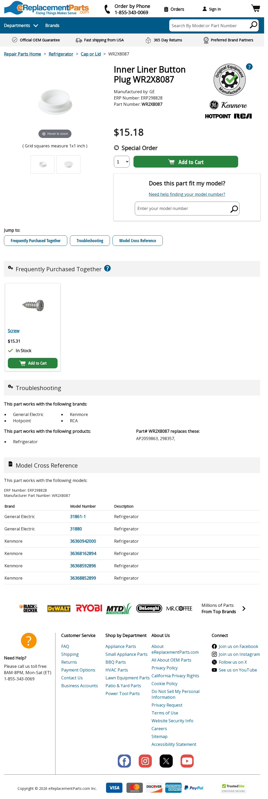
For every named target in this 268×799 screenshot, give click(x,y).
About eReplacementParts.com (175, 649)
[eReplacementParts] (46, 8)
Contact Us (72, 678)
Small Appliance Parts (126, 654)
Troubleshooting (90, 240)
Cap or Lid (91, 54)
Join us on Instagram (239, 654)
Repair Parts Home (22, 54)
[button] (255, 9)
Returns (69, 662)
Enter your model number (162, 208)
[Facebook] (124, 761)
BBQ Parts (115, 662)
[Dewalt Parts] (59, 608)
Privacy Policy (165, 668)
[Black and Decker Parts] (29, 608)
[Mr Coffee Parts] (179, 608)
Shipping (70, 654)
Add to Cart (191, 162)
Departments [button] (17, 25)
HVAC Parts (116, 670)
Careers (159, 728)
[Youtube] (187, 761)
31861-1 (78, 516)
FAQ (65, 646)
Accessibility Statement (174, 744)
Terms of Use (165, 713)
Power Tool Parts (122, 693)
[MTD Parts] (119, 608)
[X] (166, 761)
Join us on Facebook (238, 646)
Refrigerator (61, 54)
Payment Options (78, 670)
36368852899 (83, 578)
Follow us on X (233, 662)
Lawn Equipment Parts (127, 678)
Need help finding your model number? (187, 194)
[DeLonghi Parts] (149, 608)
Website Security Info (172, 721)
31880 (76, 529)
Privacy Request (167, 705)
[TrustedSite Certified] (233, 788)
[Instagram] (145, 761)
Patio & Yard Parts (123, 686)
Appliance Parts (120, 646)
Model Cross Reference (137, 240)
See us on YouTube (238, 670)
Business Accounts (79, 686)
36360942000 (83, 541)
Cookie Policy (164, 683)
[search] (253, 25)
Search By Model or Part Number (204, 26)
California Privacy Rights (175, 676)
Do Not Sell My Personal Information (175, 694)
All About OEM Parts (171, 660)
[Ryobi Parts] (89, 608)
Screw (13, 331)
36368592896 (83, 566)
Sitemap (160, 736)
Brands (52, 25)
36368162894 (83, 553)
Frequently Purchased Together (35, 240)
